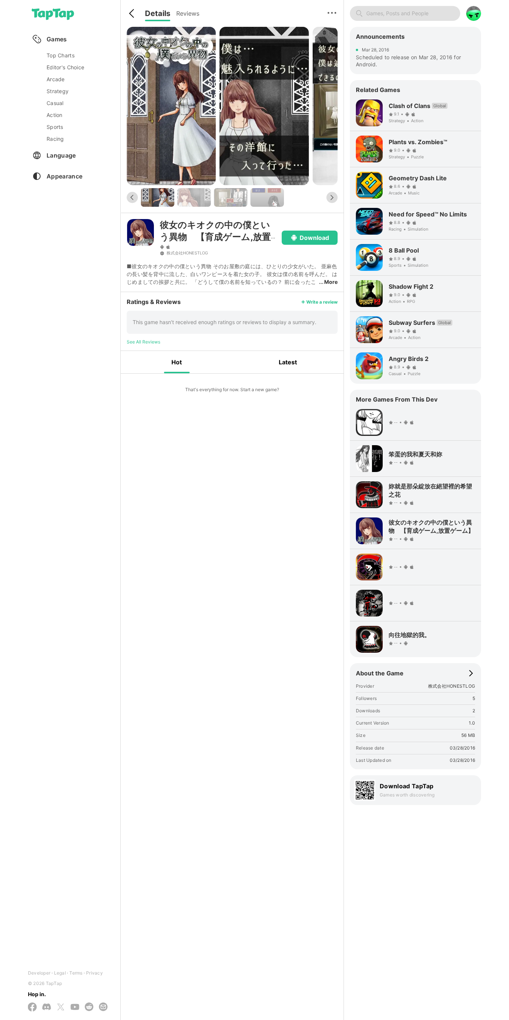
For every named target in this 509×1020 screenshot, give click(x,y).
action (55, 115)
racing (55, 139)
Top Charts (61, 55)
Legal (60, 973)
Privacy (94, 973)
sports (55, 127)
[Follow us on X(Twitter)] (60, 1007)
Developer (39, 973)
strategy (58, 91)
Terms (75, 973)
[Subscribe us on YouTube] (74, 1007)
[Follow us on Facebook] (32, 1007)
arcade (56, 79)
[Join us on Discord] (46, 1007)
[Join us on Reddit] (89, 1007)
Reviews (187, 13)
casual (55, 103)
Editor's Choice (65, 67)
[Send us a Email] (103, 1007)
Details (157, 13)
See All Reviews (143, 342)
